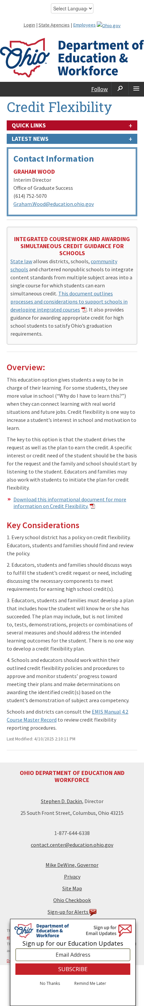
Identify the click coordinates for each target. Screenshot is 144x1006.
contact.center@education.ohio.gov (72, 844)
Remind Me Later (90, 983)
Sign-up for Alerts (68, 911)
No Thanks (50, 983)
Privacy (72, 876)
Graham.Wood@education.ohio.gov (53, 204)
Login (29, 25)
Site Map (72, 888)
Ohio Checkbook (72, 900)
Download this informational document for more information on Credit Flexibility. (69, 502)
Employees (84, 25)
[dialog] (73, 962)
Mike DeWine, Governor (72, 864)
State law (21, 261)
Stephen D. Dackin (61, 801)
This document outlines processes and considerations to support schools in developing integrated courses (69, 301)
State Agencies (54, 25)
